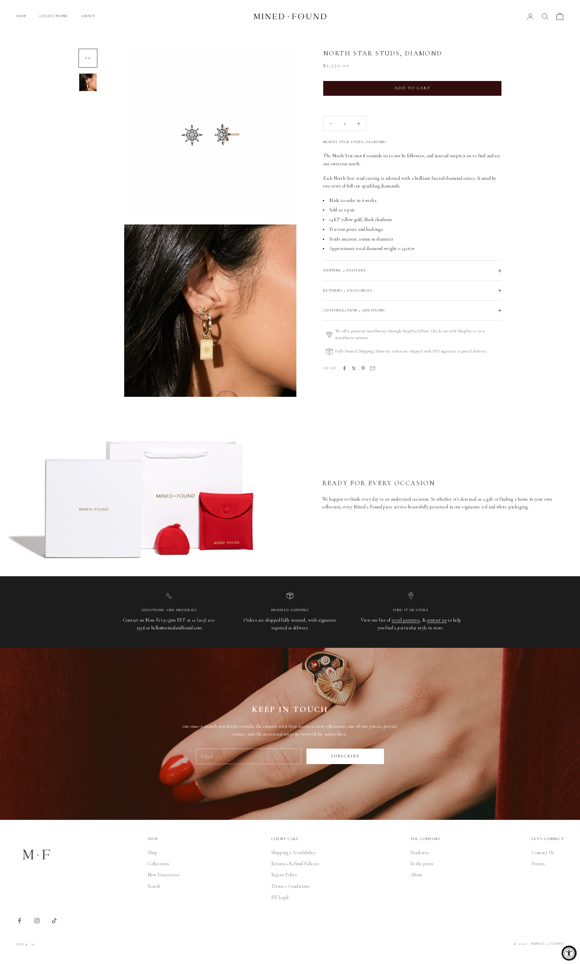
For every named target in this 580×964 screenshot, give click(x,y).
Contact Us (543, 852)
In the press (422, 864)
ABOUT (88, 16)
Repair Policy (284, 875)
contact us (437, 620)
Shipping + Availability (293, 852)
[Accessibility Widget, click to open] (569, 953)
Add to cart (412, 88)
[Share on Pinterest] (363, 368)
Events (538, 864)
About (416, 875)
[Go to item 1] (88, 58)
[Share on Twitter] (353, 368)
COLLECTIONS (53, 16)
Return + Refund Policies (295, 864)
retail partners (406, 620)
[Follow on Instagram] (37, 920)
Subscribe (345, 756)
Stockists (419, 852)
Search (154, 886)
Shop (152, 852)
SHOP (21, 16)
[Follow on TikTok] (54, 920)
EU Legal (280, 897)
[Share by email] (372, 368)
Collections (159, 864)
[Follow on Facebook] (19, 920)
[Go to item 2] (88, 82)
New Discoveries (164, 875)
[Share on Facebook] (344, 368)
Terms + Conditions (290, 886)
